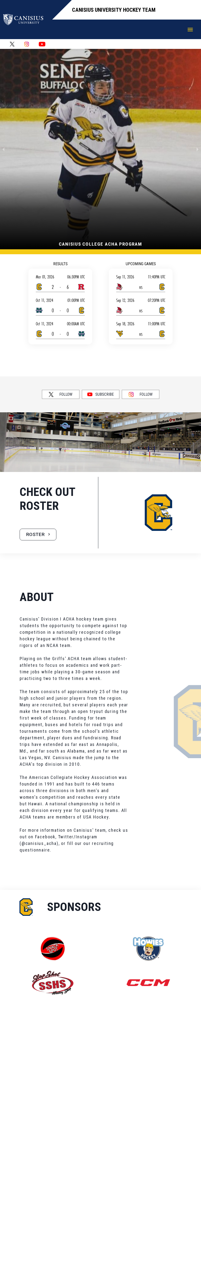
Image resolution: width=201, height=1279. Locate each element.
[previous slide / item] (3, 149)
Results (60, 264)
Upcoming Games (141, 264)
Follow (65, 394)
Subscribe (104, 394)
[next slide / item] (197, 149)
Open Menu (190, 29)
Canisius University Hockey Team (113, 10)
